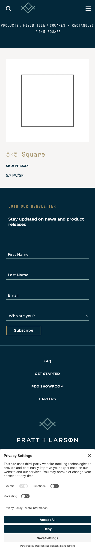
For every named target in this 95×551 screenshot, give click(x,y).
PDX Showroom (47, 386)
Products (10, 25)
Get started (47, 374)
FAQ (47, 361)
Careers (47, 399)
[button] (9, 8)
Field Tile (34, 25)
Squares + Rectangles (72, 25)
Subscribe (23, 330)
